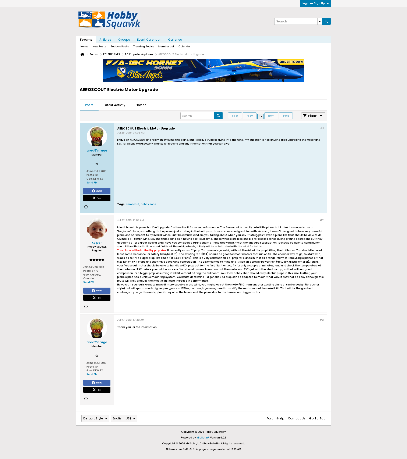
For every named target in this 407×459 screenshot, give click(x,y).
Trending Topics (143, 46)
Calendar (184, 46)
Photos (140, 105)
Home (84, 46)
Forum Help (275, 418)
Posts (89, 105)
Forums (86, 39)
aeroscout (132, 204)
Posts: (90, 175)
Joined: (91, 171)
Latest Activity (114, 105)
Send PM (91, 182)
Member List (166, 46)
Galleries (175, 39)
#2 (322, 220)
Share (99, 191)
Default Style (93, 418)
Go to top (317, 418)
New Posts (99, 46)
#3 (322, 320)
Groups (124, 39)
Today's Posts (119, 46)
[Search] (326, 21)
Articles (105, 39)
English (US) (122, 418)
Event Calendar (149, 39)
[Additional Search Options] (319, 21)
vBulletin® (203, 437)
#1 (322, 128)
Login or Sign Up (313, 3)
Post (99, 198)
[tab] (89, 105)
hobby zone (148, 204)
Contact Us (296, 418)
